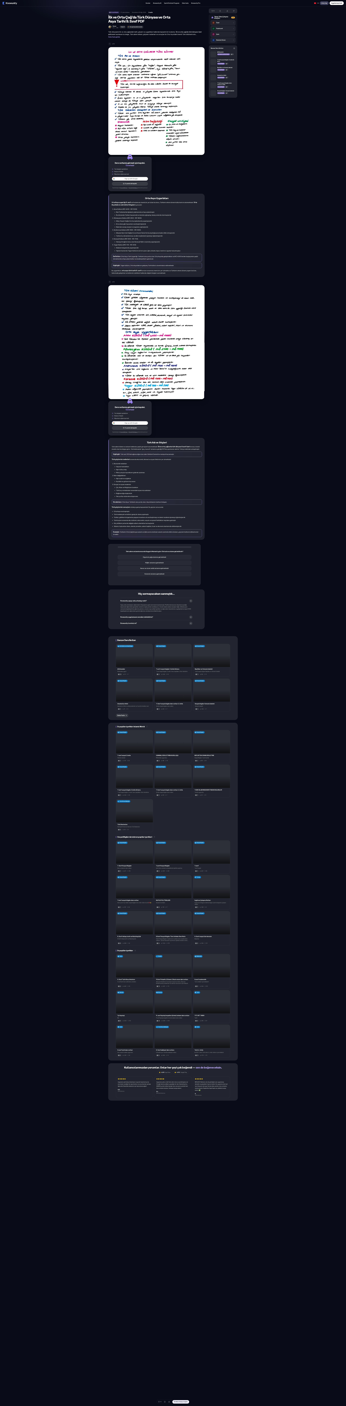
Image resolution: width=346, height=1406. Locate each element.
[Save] (220, 11)
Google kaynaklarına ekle (136, 27)
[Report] (234, 11)
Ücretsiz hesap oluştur (181, 1401)
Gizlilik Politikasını (133, 188)
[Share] (227, 11)
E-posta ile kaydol (131, 183)
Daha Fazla (121, 715)
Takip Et (123, 27)
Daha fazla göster (114, 37)
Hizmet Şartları (123, 188)
